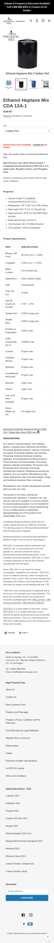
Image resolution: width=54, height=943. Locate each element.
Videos (9, 753)
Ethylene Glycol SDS (16, 856)
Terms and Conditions (16, 776)
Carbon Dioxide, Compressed (20, 863)
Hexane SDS (12, 826)
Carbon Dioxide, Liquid (16, 871)
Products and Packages (17, 712)
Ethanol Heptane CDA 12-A (18, 833)
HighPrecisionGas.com (22, 933)
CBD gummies (38, 599)
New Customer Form (16, 704)
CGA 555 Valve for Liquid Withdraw (22, 730)
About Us (10, 689)
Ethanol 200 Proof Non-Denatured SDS (24, 841)
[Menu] (49, 20)
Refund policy (12, 745)
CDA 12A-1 (8, 609)
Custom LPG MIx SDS (16, 818)
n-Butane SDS (12, 795)
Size (5, 126)
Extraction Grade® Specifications (21, 761)
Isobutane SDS (13, 803)
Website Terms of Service (18, 738)
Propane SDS (12, 811)
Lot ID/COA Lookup (15, 768)
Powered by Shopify (39, 933)
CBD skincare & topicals (33, 603)
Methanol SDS (12, 848)
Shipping (7, 116)
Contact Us (38, 144)
